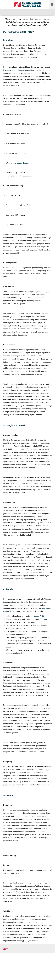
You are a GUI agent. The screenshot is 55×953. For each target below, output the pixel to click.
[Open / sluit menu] (52, 4)
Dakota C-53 (39, 616)
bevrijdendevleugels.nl (22, 163)
